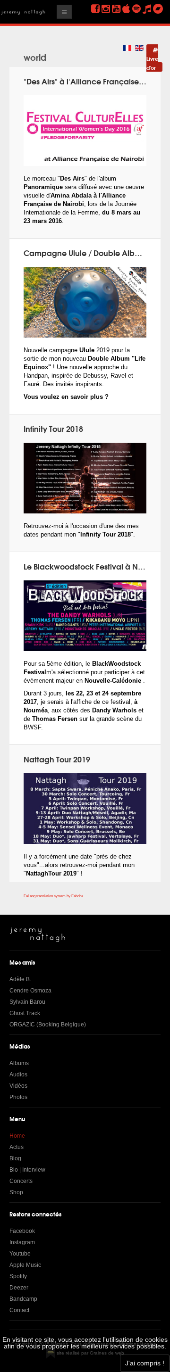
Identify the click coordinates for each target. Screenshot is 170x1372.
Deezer (18, 1287)
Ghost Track (24, 1013)
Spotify (18, 1276)
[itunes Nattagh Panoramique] (126, 9)
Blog (15, 1158)
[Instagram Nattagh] (106, 9)
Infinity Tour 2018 (53, 428)
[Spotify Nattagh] (136, 9)
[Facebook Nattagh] (95, 9)
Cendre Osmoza (30, 990)
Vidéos (18, 1086)
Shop (16, 1192)
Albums (19, 1063)
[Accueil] (37, 934)
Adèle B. (20, 979)
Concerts (21, 1181)
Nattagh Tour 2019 (57, 759)
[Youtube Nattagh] (116, 9)
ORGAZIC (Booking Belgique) (47, 1024)
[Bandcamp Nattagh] (158, 9)
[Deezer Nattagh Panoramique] (147, 9)
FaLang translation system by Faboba (53, 896)
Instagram (22, 1242)
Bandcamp (23, 1299)
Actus (16, 1147)
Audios (18, 1074)
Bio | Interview (27, 1169)
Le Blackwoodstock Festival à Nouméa (94, 566)
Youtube (20, 1253)
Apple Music (25, 1265)
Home (17, 1135)
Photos (18, 1097)
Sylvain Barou (27, 1002)
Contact (19, 1310)
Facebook (22, 1231)
